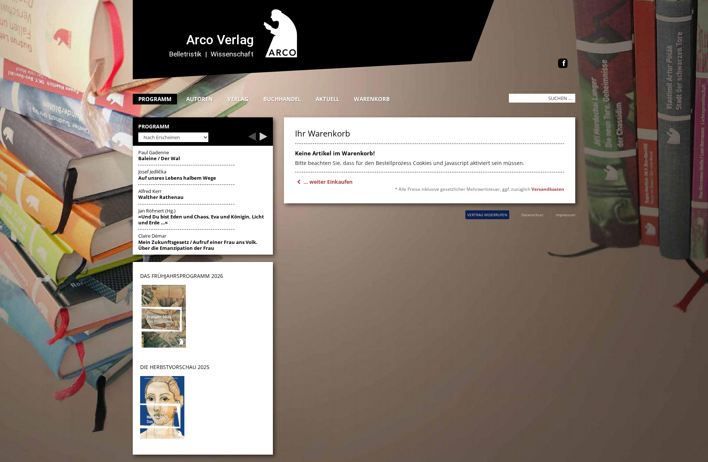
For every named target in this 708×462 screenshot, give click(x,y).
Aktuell (327, 99)
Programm (154, 99)
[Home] (319, 77)
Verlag (238, 99)
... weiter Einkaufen (327, 181)
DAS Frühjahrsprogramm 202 (180, 275)
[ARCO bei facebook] (563, 64)
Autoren (199, 99)
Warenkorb (372, 99)
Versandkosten (547, 189)
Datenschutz (532, 214)
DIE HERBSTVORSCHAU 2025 (174, 366)
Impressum (565, 214)
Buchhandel (282, 99)
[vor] (263, 138)
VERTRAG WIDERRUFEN (487, 214)
